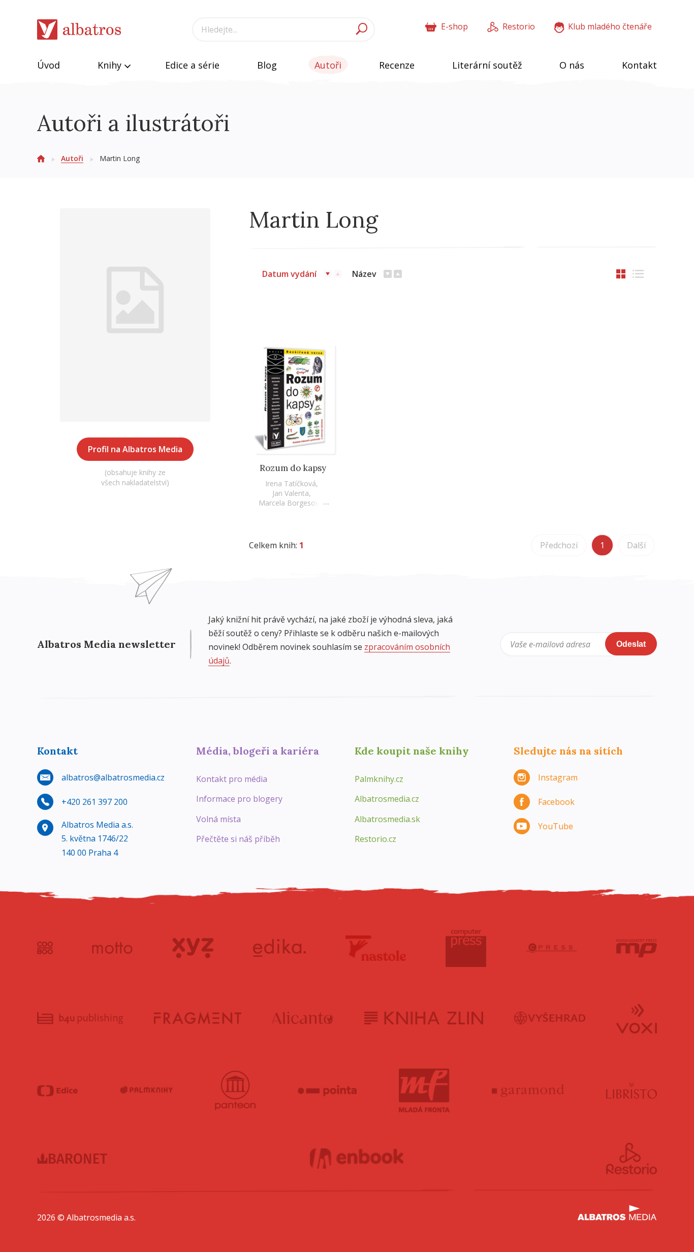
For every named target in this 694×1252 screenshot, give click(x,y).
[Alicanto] (303, 1017)
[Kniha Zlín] (423, 1017)
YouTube (555, 826)
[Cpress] (551, 948)
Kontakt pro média (231, 779)
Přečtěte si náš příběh (238, 838)
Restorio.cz (375, 838)
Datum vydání (289, 273)
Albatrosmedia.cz (387, 798)
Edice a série (192, 65)
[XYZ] (193, 948)
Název (364, 273)
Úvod (48, 65)
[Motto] (112, 948)
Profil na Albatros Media (135, 449)
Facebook (556, 801)
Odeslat (631, 644)
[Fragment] (198, 1017)
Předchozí (559, 545)
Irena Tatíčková (290, 483)
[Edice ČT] (57, 1090)
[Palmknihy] (146, 1090)
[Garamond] (528, 1090)
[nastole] (376, 948)
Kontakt (639, 65)
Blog (267, 65)
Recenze (397, 65)
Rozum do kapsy (293, 468)
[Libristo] (631, 1090)
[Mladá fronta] (424, 1090)
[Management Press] (636, 948)
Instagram (558, 777)
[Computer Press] (465, 948)
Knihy (111, 65)
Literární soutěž (487, 65)
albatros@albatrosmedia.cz (113, 777)
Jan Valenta (290, 493)
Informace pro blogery (239, 798)
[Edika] (279, 948)
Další (636, 545)
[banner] (79, 29)
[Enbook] (357, 1159)
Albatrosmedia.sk (387, 819)
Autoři (327, 65)
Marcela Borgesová (291, 503)
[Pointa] (327, 1090)
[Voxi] (636, 1017)
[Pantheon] (235, 1090)
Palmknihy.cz (379, 779)
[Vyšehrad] (550, 1017)
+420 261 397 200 (94, 801)
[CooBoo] (45, 948)
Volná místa (218, 819)
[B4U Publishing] (80, 1017)
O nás (571, 65)
